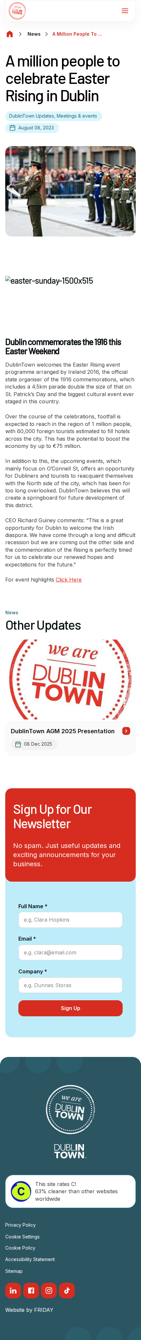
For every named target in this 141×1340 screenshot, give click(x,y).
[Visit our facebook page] (31, 1290)
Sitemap (14, 1271)
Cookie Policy (20, 1248)
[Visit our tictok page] (67, 1290)
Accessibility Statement (30, 1259)
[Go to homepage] (17, 11)
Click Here (69, 579)
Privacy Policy (20, 1225)
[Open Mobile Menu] (125, 11)
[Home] (9, 34)
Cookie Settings (22, 1236)
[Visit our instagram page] (49, 1290)
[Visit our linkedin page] (13, 1290)
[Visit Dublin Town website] (70, 1151)
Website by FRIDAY (29, 1310)
